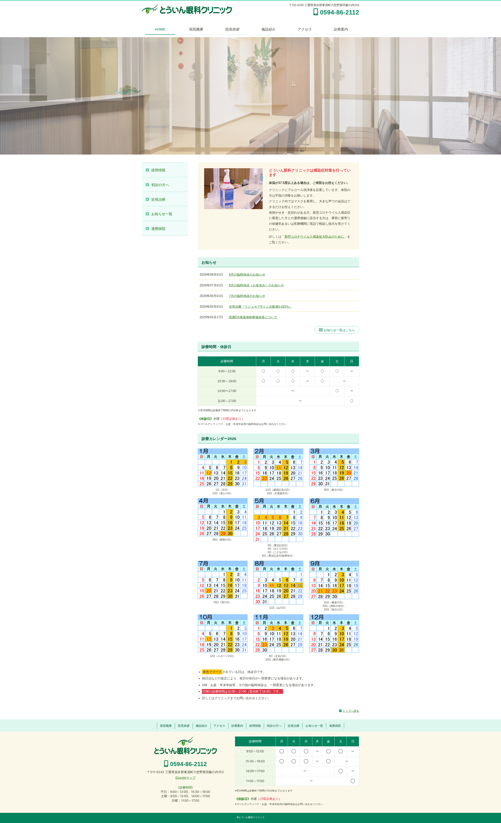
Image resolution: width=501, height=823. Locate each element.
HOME (160, 29)
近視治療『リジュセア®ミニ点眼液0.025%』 (260, 306)
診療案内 (341, 29)
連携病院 (158, 229)
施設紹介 (268, 29)
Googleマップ (185, 778)
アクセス (305, 29)
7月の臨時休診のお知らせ (247, 296)
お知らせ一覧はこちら (339, 330)
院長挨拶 (232, 29)
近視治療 (158, 199)
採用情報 (158, 170)
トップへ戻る (351, 710)
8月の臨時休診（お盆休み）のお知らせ (256, 285)
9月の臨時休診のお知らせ (247, 274)
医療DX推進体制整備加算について (253, 317)
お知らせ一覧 (161, 214)
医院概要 (196, 29)
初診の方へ (160, 185)
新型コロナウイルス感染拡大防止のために (314, 236)
